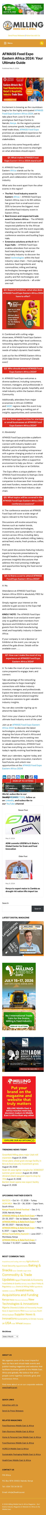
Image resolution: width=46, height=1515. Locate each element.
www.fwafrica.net (9, 1387)
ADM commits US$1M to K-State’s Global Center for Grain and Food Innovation (22, 846)
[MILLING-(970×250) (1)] (23, 13)
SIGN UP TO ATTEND (23, 780)
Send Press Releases (16, 35)
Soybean (10, 1315)
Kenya (13, 123)
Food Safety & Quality (11, 1283)
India (31, 1286)
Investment (12, 1291)
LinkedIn (9, 800)
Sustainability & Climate (26, 1319)
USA (8, 1323)
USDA (13, 1324)
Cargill (25, 1271)
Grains (13, 1287)
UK (3, 1323)
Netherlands (24, 1300)
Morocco (18, 1300)
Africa (13, 170)
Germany (24, 1284)
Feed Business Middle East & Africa (18, 1425)
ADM (20, 1262)
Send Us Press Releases (12, 1411)
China (29, 1271)
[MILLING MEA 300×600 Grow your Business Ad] (19, 1142)
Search (5, 903)
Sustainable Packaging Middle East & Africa (21, 1454)
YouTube (10, 803)
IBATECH (6, 1200)
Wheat (19, 1323)
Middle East (25, 790)
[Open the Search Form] (42, 43)
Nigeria (5, 1307)
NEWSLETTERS (17, 797)
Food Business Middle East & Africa (18, 1443)
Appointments (22, 1266)
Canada (20, 1271)
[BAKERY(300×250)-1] (23, 328)
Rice (22, 1310)
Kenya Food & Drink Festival (15, 1209)
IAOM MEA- (7, 1203)
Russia (27, 1311)
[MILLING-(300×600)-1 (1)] (19, 1028)
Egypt (17, 1280)
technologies (17, 257)
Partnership (31, 1308)
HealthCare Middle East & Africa (16, 1460)
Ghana (29, 1283)
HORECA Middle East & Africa (15, 1448)
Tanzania (40, 1319)
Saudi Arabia (33, 1311)
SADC (9, 406)
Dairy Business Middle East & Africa (18, 1431)
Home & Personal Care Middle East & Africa (21, 1437)
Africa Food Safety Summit (15, 1234)
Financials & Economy (32, 1279)
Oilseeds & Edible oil (18, 1307)
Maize (12, 1300)
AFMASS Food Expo (29, 129)
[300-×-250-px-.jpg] (23, 1070)
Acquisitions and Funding (10, 1262)
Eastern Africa (17, 160)
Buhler (14, 1271)
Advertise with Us (33, 35)
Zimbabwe (27, 1324)
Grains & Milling (22, 1286)
